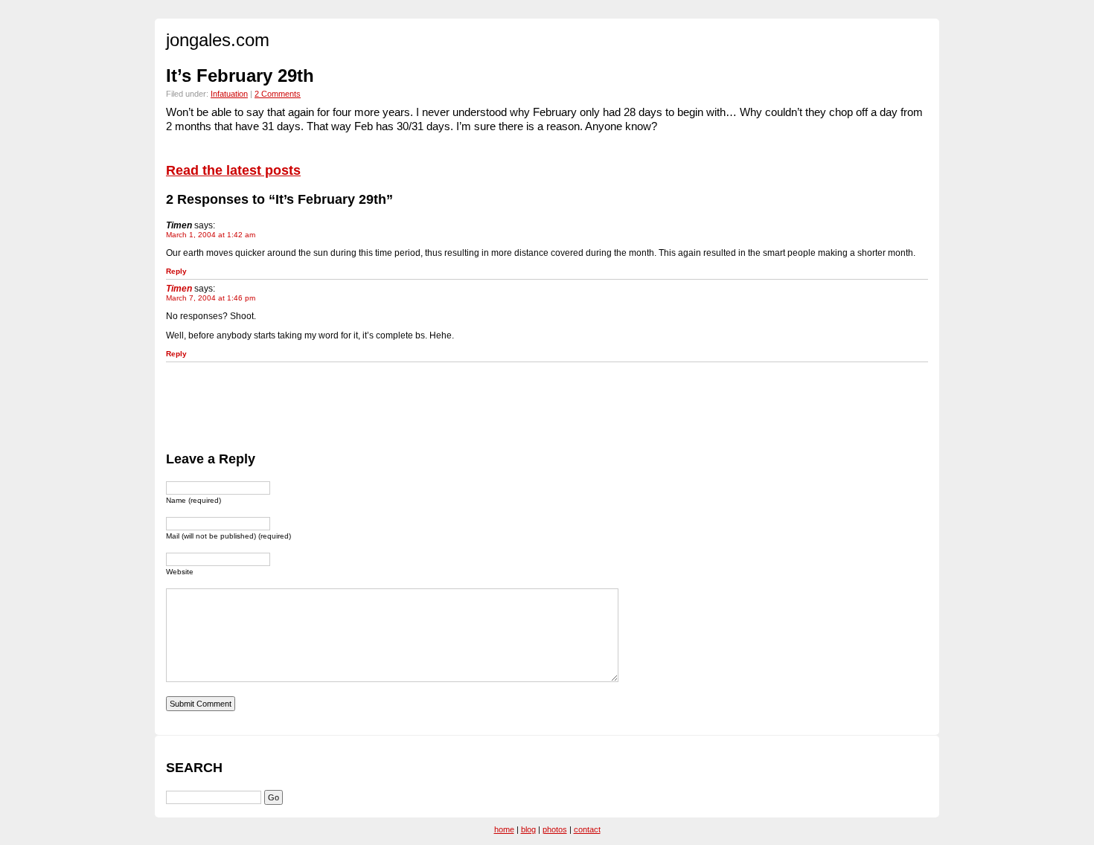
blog (528, 829)
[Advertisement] (437, 404)
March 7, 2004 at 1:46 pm (210, 298)
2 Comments (278, 93)
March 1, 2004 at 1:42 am (210, 235)
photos (555, 829)
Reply (176, 271)
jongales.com (217, 40)
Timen (179, 288)
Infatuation (229, 93)
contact (587, 829)
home (504, 829)
